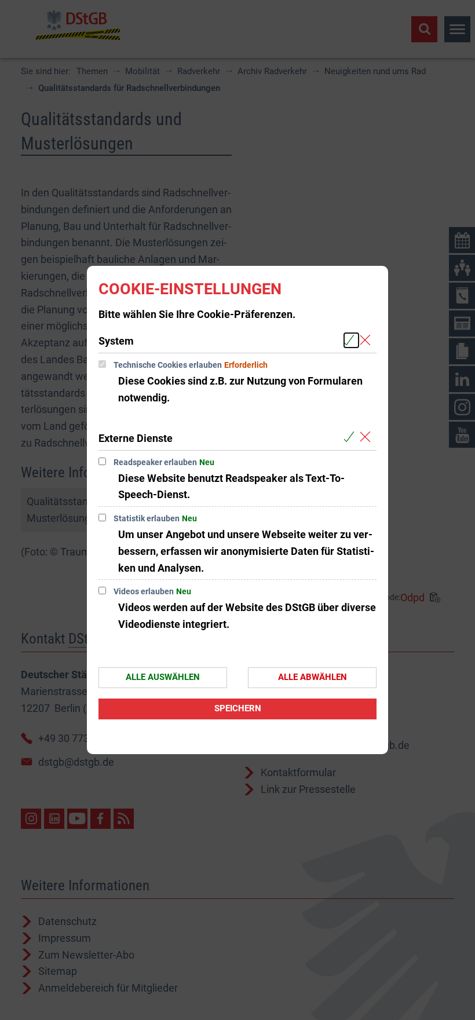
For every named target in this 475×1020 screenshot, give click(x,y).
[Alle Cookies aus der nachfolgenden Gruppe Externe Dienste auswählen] (351, 437)
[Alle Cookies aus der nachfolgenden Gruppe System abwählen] (367, 340)
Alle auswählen (163, 677)
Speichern (237, 708)
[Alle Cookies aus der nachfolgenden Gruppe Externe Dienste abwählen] (367, 437)
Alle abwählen (312, 677)
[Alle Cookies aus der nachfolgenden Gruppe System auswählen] (351, 340)
